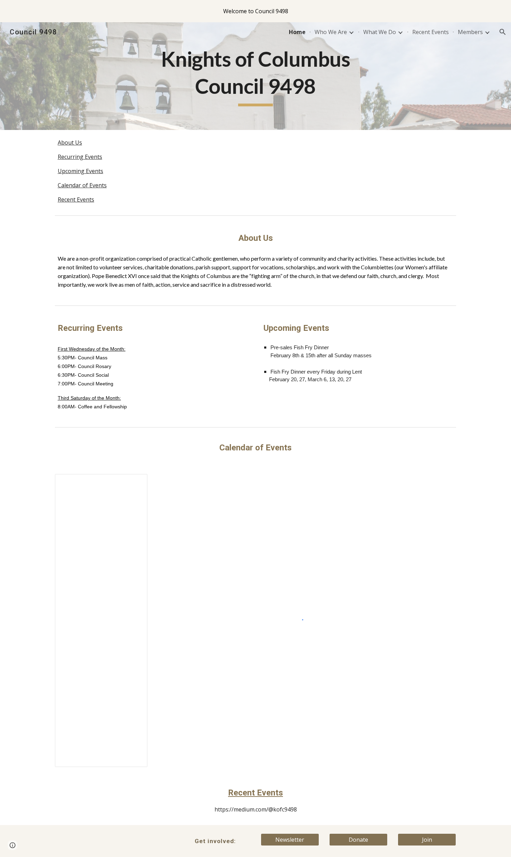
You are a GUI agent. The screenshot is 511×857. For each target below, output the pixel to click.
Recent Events (76, 199)
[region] (255, 11)
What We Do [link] (379, 32)
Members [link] (470, 32)
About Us (70, 142)
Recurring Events (80, 157)
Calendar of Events (82, 185)
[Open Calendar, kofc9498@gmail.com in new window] (134, 483)
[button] (502, 32)
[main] (255, 76)
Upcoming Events (80, 171)
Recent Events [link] (430, 32)
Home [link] (297, 32)
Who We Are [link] (331, 32)
